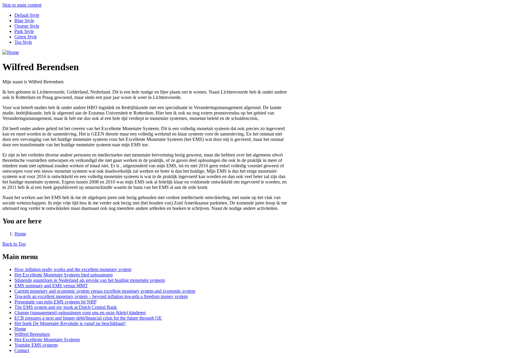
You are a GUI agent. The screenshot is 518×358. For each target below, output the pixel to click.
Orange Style (26, 25)
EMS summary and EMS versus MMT (51, 285)
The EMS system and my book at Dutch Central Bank (65, 307)
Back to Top (14, 243)
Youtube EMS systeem (36, 345)
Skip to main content (21, 4)
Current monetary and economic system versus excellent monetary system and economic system (104, 291)
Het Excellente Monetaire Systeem (47, 339)
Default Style (26, 15)
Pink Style (24, 31)
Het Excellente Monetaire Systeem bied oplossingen (63, 274)
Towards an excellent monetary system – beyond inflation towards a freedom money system (101, 296)
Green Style (25, 36)
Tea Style (23, 42)
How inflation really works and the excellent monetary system (72, 269)
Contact (21, 350)
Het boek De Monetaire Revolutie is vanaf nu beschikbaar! (70, 323)
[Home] (10, 52)
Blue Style (24, 20)
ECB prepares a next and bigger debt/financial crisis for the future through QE (88, 318)
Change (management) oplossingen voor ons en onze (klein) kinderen (80, 312)
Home (20, 233)
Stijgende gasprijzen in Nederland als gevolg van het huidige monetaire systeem (89, 280)
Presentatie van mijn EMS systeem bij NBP (55, 301)
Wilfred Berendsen (32, 334)
